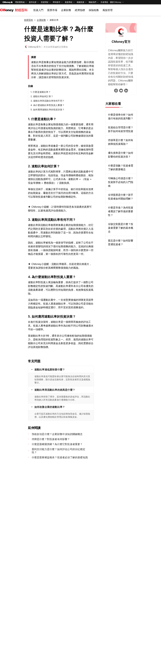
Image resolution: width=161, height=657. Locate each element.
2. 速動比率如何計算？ (42, 96)
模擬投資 (80, 2)
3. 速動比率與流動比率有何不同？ (47, 100)
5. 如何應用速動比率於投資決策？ (47, 109)
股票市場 (52, 10)
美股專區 (68, 2)
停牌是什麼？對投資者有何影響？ (51, 439)
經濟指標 (80, 10)
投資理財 (44, 2)
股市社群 (32, 2)
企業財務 (66, 10)
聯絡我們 (92, 2)
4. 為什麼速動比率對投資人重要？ (47, 105)
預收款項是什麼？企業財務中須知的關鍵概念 (57, 434)
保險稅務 (94, 10)
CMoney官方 (34, 46)
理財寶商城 (20, 2)
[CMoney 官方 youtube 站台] (121, 90)
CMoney (6, 2)
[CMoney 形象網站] (116, 90)
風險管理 (108, 10)
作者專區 (104, 2)
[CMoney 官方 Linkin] (126, 90)
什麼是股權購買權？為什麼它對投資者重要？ (57, 444)
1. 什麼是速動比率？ (41, 92)
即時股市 (56, 2)
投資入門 (38, 10)
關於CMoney (115, 2)
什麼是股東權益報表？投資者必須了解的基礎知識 (60, 457)
